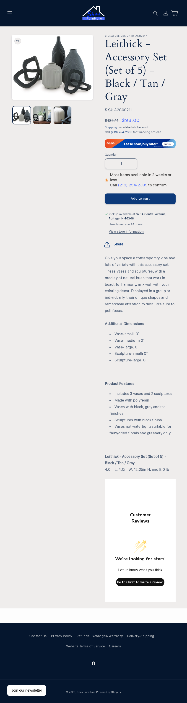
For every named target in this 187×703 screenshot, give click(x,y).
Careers (115, 646)
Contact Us (38, 636)
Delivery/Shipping (140, 636)
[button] (10, 13)
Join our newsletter (26, 690)
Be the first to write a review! (140, 582)
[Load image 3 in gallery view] (62, 115)
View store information (126, 231)
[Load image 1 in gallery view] (22, 115)
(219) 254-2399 (121, 132)
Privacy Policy (61, 636)
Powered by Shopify (108, 692)
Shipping (111, 127)
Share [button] (119, 244)
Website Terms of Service (85, 646)
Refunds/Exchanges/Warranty (100, 636)
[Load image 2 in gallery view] (42, 115)
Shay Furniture (86, 692)
